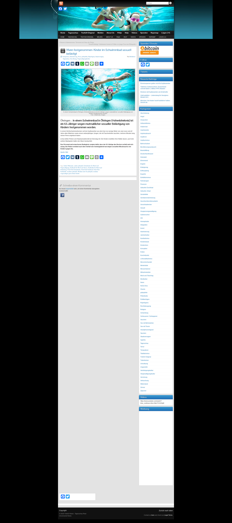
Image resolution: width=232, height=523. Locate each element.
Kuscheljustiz (144, 255)
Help (125, 37)
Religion (143, 309)
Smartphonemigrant (146, 330)
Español (143, 174)
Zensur (142, 387)
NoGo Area (144, 286)
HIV (141, 218)
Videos (133, 37)
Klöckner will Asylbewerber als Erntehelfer (154, 92)
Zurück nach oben (166, 511)
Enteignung (144, 167)
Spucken (143, 333)
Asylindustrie (144, 130)
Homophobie (144, 221)
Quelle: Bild (64, 152)
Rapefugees (91, 56)
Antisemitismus (145, 123)
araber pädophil (78, 165)
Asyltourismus (145, 140)
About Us (109, 37)
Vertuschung (144, 380)
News (79, 56)
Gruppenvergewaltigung (148, 211)
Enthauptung (144, 171)
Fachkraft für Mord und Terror (78, 167)
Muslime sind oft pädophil (85, 171)
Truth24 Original (87, 37)
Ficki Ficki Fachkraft (87, 169)
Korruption (143, 248)
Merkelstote (144, 265)
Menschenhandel (146, 262)
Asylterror (143, 137)
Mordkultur (143, 279)
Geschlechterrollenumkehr (149, 201)
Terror (142, 347)
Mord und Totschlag (146, 275)
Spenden (142, 37)
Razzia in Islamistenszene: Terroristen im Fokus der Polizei (77, 42)
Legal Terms (168, 515)
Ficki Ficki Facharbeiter (74, 169)
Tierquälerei (144, 350)
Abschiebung (144, 113)
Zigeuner (143, 391)
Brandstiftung (144, 150)
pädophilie (85, 56)
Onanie (142, 289)
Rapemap (152, 37)
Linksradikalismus (146, 259)
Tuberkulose (144, 360)
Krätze (142, 252)
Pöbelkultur (144, 296)
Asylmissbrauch (145, 133)
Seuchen (143, 319)
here (152, 515)
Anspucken (144, 120)
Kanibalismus (144, 238)
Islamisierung (73, 56)
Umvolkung (73, 58)
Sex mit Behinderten (147, 323)
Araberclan (144, 127)
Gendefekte (144, 194)
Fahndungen (144, 181)
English (142, 164)
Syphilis (143, 340)
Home (62, 37)
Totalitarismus (144, 353)
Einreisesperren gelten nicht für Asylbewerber (155, 83)
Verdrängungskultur (146, 370)
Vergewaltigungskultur (83, 58)
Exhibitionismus (145, 177)
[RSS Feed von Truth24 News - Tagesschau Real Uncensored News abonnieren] (61, 3)
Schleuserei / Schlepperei (148, 316)
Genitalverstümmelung (147, 198)
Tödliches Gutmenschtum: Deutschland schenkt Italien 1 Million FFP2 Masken (153, 87)
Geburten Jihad (145, 191)
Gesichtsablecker (146, 204)
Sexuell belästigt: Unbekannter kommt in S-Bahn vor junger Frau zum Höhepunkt (112, 44)
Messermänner (145, 269)
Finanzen (143, 184)
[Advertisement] (155, 448)
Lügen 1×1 (162, 37)
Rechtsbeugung (145, 306)
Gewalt (142, 208)
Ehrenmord (144, 160)
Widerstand (144, 384)
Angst (142, 116)
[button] (62, 196)
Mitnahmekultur (145, 272)
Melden (99, 37)
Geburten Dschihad (146, 187)
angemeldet (70, 189)
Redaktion (132, 56)
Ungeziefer (144, 367)
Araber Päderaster (68, 165)
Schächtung (144, 313)
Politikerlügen (144, 299)
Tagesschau (72, 37)
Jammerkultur (144, 235)
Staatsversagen (99, 56)
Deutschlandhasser (146, 154)
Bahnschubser (145, 143)
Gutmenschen (145, 215)
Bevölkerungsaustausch (148, 147)
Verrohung (143, 377)
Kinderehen (144, 245)
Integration (66, 56)
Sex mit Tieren (145, 326)
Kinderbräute (144, 242)
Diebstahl (143, 157)
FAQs (118, 37)
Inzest (142, 228)
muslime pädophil (72, 171)
